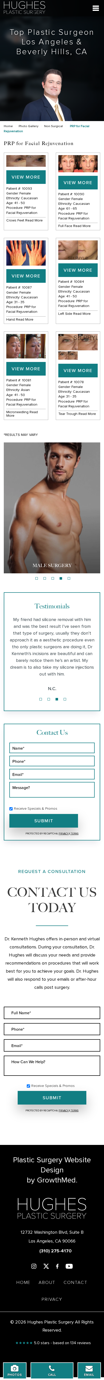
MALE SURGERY (52, 565)
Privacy (64, 833)
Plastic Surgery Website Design (52, 1165)
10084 (79, 282)
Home (8, 126)
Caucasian (29, 198)
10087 (27, 287)
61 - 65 (71, 208)
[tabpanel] (52, 507)
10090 (79, 194)
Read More (34, 220)
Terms (74, 833)
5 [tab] (69, 578)
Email (89, 1374)
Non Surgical (53, 126)
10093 (27, 188)
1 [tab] (36, 578)
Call (52, 1374)
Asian (25, 390)
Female (25, 193)
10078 (79, 382)
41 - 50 (19, 203)
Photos (15, 1374)
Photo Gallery (28, 126)
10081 (26, 380)
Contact (76, 1282)
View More (26, 177)
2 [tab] (44, 578)
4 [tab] (61, 578)
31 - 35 (19, 302)
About (47, 1282)
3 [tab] (52, 578)
